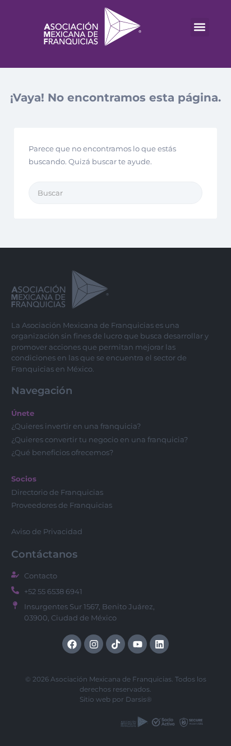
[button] (200, 27)
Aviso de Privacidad (46, 531)
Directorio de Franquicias (57, 492)
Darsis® (139, 699)
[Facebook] (71, 644)
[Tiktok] (115, 644)
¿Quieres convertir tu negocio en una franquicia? (99, 439)
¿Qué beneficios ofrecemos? (62, 452)
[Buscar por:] (115, 192)
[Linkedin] (159, 644)
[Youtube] (137, 644)
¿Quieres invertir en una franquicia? (76, 425)
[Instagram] (93, 644)
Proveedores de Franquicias (61, 505)
